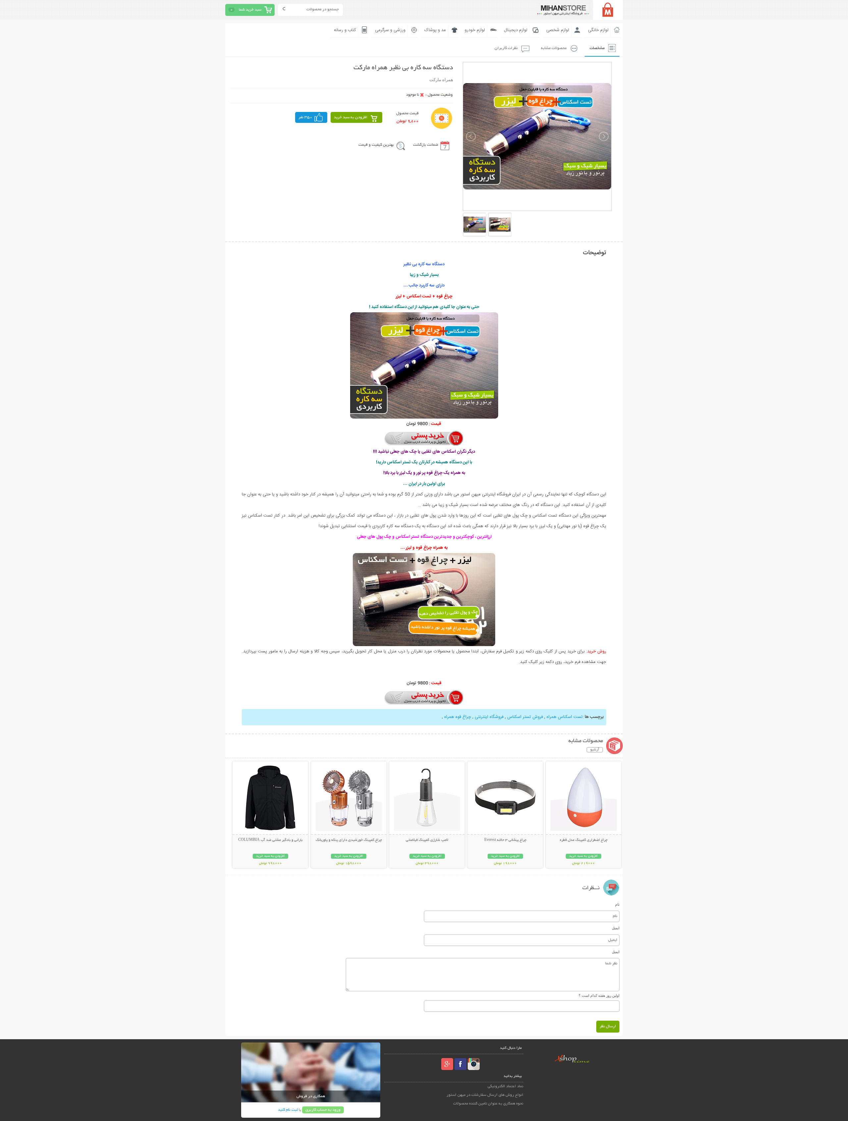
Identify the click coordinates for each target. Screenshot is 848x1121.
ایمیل (615, 928)
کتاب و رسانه (345, 30)
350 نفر (305, 117)
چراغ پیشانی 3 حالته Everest (505, 840)
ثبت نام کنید (288, 1110)
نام (617, 904)
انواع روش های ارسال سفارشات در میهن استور (485, 1095)
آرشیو (594, 750)
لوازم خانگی (598, 30)
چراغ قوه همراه (457, 717)
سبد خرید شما (250, 10)
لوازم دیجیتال (515, 30)
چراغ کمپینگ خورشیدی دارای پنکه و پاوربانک (349, 840)
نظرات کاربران (506, 48)
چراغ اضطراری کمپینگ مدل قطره (584, 840)
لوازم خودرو (475, 30)
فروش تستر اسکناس (524, 717)
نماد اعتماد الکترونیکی (505, 1086)
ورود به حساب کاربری (323, 1110)
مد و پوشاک (435, 30)
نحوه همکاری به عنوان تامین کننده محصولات (488, 1103)
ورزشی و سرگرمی (390, 30)
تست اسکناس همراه (564, 717)
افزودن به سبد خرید (350, 117)
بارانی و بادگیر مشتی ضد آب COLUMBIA (270, 840)
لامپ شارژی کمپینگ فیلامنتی (427, 840)
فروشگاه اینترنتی (488, 717)
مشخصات (597, 48)
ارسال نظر (608, 1026)
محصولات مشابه (553, 48)
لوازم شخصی (557, 30)
